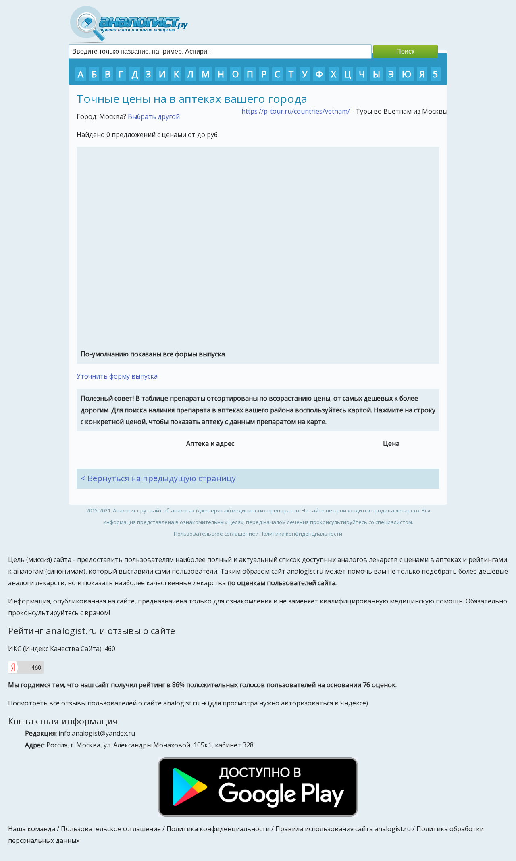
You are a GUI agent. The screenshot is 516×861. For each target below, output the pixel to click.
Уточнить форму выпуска (117, 376)
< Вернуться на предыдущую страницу (158, 478)
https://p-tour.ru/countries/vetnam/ (295, 111)
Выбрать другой (154, 116)
